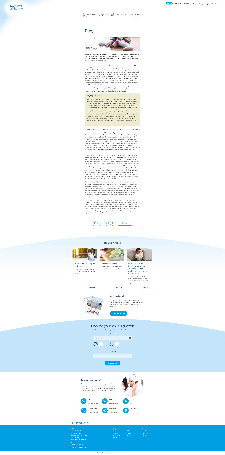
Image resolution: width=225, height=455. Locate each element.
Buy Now (169, 3)
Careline (178, 3)
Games (129, 429)
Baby (114, 431)
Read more (92, 287)
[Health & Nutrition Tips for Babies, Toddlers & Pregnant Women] (16, 7)
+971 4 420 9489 (81, 439)
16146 (77, 437)
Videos (129, 431)
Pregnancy (116, 429)
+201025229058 (79, 445)
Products (187, 3)
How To (144, 431)
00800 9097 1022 (82, 435)
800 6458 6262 (78, 431)
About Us (196, 3)
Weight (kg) (112, 351)
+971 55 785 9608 (81, 447)
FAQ (128, 435)
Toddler (115, 433)
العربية (214, 4)
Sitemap (126, 452)
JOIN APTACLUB (119, 313)
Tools (129, 433)
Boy (101, 347)
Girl (117, 347)
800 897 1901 (77, 433)
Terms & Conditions (116, 452)
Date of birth (112, 333)
